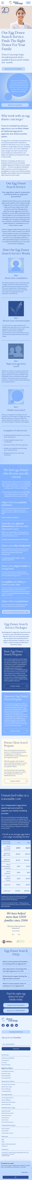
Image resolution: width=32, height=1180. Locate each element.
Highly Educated (6, 1127)
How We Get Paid (6, 1094)
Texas (3, 595)
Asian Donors (5, 1136)
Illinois (27, 593)
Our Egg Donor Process (8, 1087)
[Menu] (2, 3)
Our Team (4, 1078)
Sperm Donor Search (8, 1097)
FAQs (3, 1157)
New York (22, 593)
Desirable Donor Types (8, 1124)
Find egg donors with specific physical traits (15, 539)
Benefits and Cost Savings (8, 1118)
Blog (3, 1155)
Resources (5, 1152)
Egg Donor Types (6, 1089)
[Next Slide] (18, 950)
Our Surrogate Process (7, 1113)
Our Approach (5, 1076)
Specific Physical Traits (8, 1129)
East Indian (11, 558)
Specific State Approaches (9, 1160)
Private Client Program (9, 1141)
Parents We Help (6, 1080)
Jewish (17, 558)
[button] (13, 69)
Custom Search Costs (7, 1149)
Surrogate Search (7, 1110)
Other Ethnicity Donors (7, 1138)
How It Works (5, 1147)
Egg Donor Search (7, 1084)
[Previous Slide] (13, 950)
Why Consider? (6, 1144)
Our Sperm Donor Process (8, 1100)
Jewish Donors (5, 1133)
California (16, 593)
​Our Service (5, 1071)
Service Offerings (6, 1091)
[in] (16, 1041)
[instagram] (12, 1041)
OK (15, 1177)
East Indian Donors (6, 1131)
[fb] (3, 1041)
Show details (25, 1172)
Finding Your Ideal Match (8, 1074)
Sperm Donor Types (7, 1102)
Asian (6, 558)
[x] (7, 1041)
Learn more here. (5, 906)
